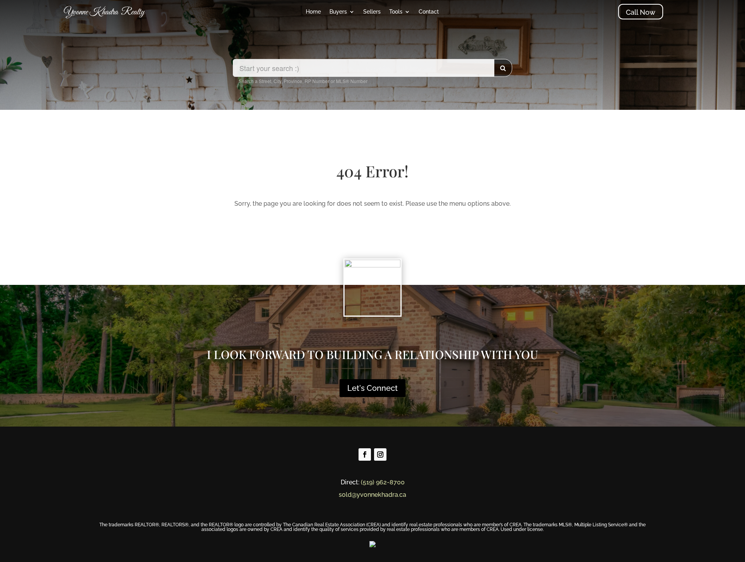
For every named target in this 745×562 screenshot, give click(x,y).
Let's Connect (372, 388)
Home (313, 12)
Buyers (338, 12)
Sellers (372, 12)
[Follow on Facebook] (365, 454)
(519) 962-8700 (383, 482)
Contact (429, 12)
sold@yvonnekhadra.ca (372, 494)
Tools (395, 12)
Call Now (640, 12)
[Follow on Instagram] (380, 454)
